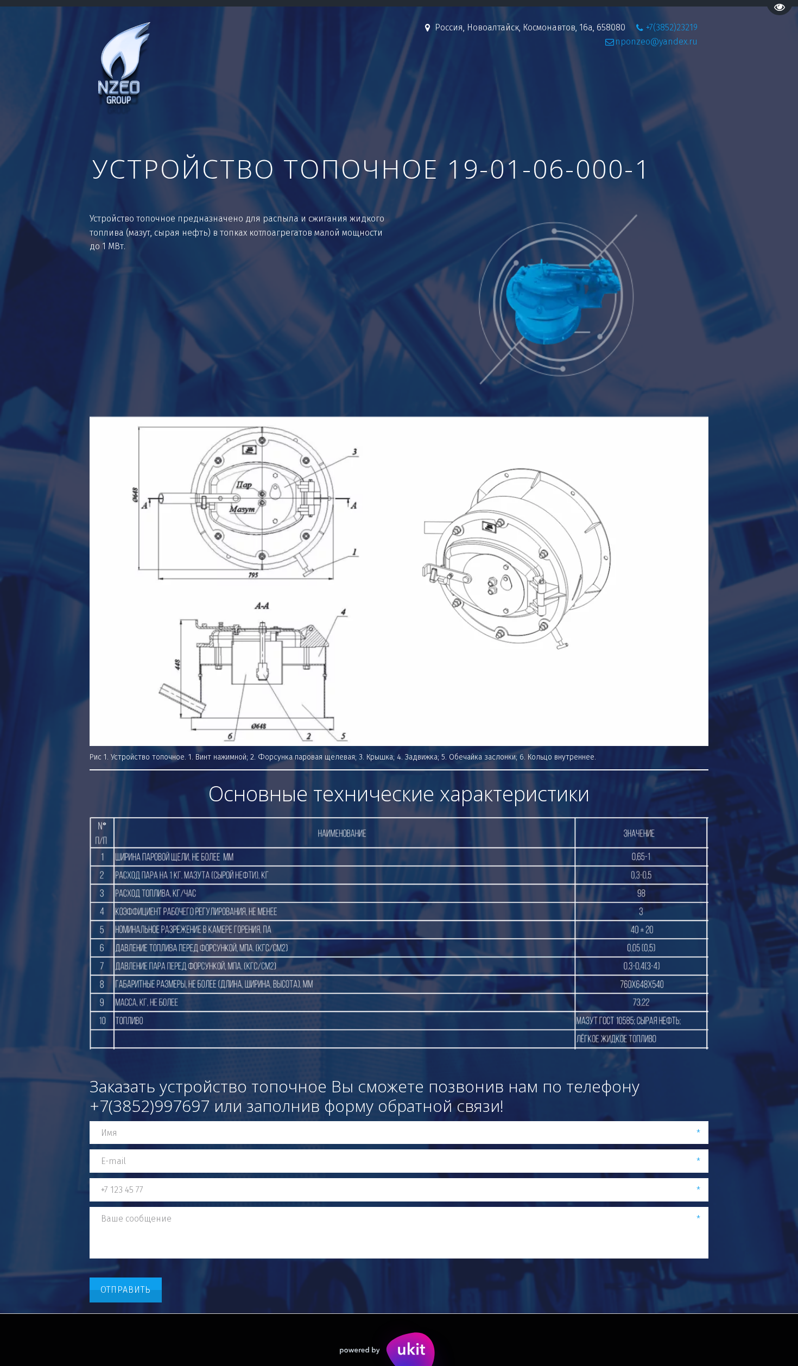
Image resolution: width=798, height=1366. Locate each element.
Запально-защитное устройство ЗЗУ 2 (529, 83)
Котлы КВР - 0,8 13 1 (271, 83)
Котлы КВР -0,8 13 (176, 83)
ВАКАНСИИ (653, 83)
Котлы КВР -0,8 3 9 (85, 83)
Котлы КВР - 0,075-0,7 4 (377, 83)
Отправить (125, 1290)
